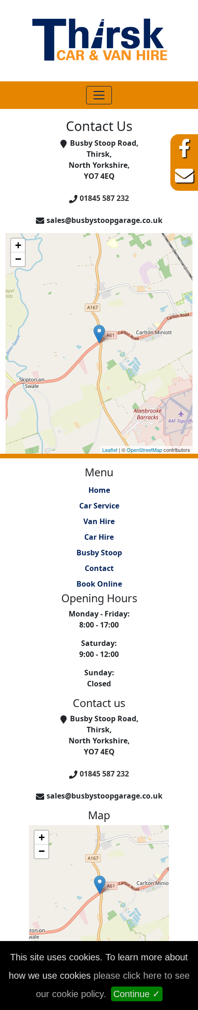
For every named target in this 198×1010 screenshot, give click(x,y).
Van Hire (99, 521)
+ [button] (18, 245)
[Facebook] (184, 148)
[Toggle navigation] (99, 95)
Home (99, 490)
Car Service (99, 506)
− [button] (18, 259)
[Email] (184, 175)
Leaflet (109, 449)
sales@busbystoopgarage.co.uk (105, 220)
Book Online (99, 584)
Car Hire (99, 537)
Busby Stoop (99, 553)
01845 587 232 (104, 198)
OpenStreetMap (144, 449)
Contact (99, 568)
